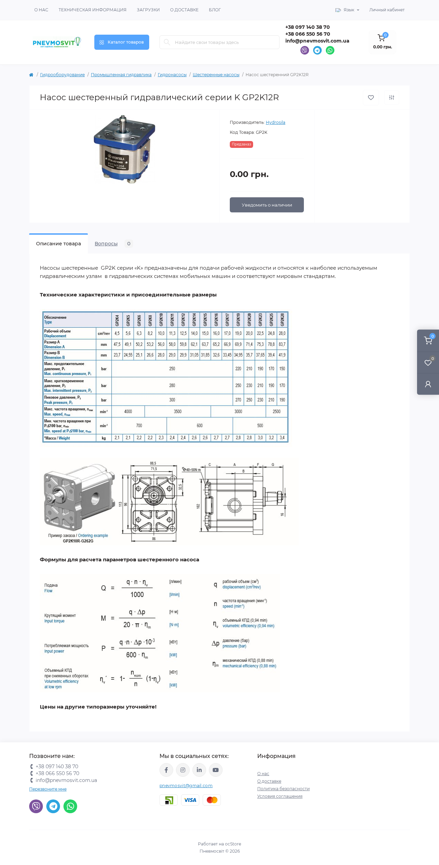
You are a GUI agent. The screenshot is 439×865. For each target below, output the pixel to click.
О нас (41, 9)
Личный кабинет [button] (387, 9)
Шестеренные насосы (216, 74)
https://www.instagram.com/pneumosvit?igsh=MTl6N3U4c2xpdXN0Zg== (183, 770)
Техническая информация (93, 9)
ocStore (233, 843)
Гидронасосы (172, 74)
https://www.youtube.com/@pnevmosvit (216, 770)
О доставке (184, 9)
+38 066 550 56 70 (307, 34)
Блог (215, 9)
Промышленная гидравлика (121, 74)
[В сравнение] (391, 97)
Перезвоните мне (48, 789)
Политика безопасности (283, 788)
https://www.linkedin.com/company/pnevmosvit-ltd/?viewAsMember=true (199, 770)
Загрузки (148, 9)
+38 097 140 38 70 (307, 27)
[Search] (167, 42)
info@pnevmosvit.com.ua (317, 41)
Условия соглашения (279, 796)
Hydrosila (275, 122)
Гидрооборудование (62, 74)
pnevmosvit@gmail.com (186, 785)
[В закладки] (371, 97)
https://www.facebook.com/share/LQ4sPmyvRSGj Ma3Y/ (166, 770)
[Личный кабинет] (428, 384)
